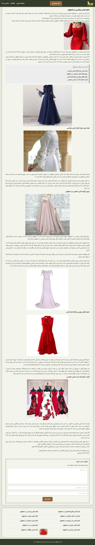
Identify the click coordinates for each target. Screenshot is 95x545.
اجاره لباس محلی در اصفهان (30, 516)
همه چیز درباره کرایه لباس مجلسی (77, 71)
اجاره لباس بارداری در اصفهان (71, 530)
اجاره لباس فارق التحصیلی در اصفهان (69, 512)
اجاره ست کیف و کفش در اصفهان (70, 516)
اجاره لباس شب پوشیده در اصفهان (70, 521)
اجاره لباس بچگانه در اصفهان (29, 530)
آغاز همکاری (56, 3)
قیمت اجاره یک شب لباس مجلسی (77, 80)
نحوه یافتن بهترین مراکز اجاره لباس (77, 77)
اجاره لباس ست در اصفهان (30, 525)
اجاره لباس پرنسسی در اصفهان (29, 512)
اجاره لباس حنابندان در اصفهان (29, 521)
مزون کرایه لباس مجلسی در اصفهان (77, 74)
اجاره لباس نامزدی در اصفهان (71, 525)
